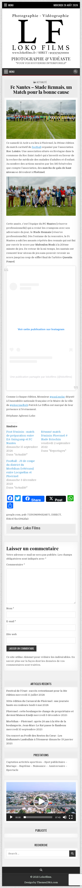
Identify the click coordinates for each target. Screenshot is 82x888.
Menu (11, 5)
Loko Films (31, 528)
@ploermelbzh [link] (19, 405)
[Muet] (65, 817)
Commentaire (15, 564)
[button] (41, 801)
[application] (41, 801)
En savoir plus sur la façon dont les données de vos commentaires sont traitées (40, 661)
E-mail (11, 621)
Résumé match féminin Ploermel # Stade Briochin (54, 435)
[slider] (38, 817)
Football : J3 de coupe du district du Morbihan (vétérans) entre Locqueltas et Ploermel (20, 468)
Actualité (42, 82)
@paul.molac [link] (57, 396)
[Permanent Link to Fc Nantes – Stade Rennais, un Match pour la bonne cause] (41, 119)
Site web (11, 634)
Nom (10, 608)
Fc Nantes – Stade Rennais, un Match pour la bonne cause (41, 89)
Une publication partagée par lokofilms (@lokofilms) (41, 376)
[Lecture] (11, 817)
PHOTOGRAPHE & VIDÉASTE (41, 59)
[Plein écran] (71, 817)
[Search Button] (75, 71)
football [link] (36, 147)
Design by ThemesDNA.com (41, 882)
